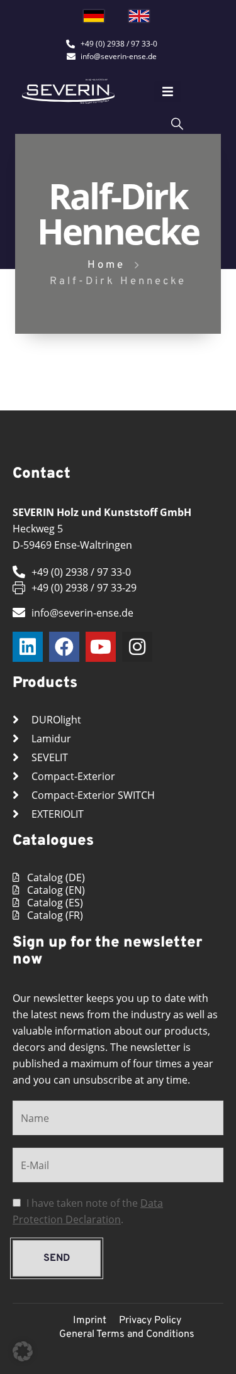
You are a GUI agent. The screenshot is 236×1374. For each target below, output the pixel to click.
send (56, 1258)
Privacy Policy (150, 1320)
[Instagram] (137, 647)
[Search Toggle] (177, 122)
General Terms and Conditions (126, 1334)
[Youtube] (101, 647)
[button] (22, 1351)
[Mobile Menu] (167, 91)
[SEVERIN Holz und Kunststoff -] (68, 91)
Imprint (89, 1320)
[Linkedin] (28, 647)
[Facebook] (64, 647)
